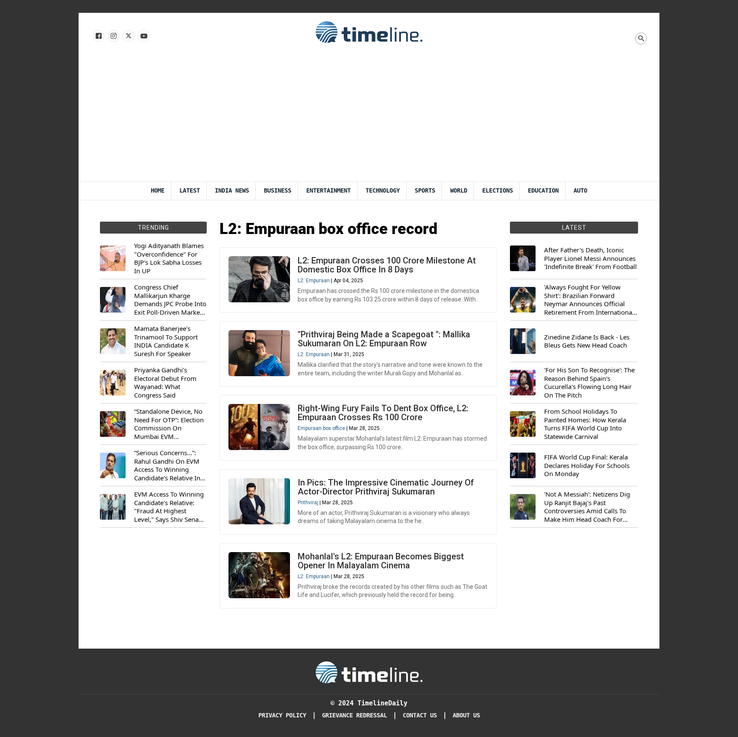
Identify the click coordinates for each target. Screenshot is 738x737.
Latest (189, 190)
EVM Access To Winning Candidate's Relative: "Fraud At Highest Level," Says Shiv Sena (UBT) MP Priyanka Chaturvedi (169, 507)
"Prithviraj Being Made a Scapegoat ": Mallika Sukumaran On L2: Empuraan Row (384, 338)
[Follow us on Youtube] (143, 36)
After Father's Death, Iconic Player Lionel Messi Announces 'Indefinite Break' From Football (590, 258)
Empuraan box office (321, 428)
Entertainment (328, 190)
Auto (580, 190)
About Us (466, 715)
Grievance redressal (354, 715)
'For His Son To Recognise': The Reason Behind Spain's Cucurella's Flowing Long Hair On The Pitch (589, 382)
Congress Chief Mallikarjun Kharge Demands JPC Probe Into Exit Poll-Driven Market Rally (170, 299)
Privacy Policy (282, 715)
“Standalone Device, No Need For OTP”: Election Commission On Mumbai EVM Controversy (169, 424)
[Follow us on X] (128, 36)
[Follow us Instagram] (113, 36)
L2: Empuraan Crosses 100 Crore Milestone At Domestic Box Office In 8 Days (387, 265)
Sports (425, 190)
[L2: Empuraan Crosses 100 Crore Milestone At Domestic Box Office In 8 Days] (259, 279)
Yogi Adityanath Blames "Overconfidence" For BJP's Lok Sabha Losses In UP (169, 258)
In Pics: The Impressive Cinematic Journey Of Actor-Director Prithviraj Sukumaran (386, 487)
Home (157, 190)
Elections (497, 190)
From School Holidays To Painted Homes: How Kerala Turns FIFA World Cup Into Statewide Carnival (585, 424)
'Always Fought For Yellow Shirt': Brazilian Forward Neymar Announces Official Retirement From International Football (589, 299)
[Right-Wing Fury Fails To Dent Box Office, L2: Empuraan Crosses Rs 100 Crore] (259, 427)
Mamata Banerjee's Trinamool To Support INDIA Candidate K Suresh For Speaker (166, 341)
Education (543, 190)
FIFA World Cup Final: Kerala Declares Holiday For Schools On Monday (587, 465)
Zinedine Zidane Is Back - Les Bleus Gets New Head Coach (587, 341)
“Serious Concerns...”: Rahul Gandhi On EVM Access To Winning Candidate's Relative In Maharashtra (167, 465)
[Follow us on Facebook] (98, 36)
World (458, 190)
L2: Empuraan (314, 281)
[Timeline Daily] (369, 31)
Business (277, 190)
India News (232, 190)
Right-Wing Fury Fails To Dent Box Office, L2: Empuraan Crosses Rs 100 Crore (383, 412)
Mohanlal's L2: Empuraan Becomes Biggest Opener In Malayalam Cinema (381, 560)
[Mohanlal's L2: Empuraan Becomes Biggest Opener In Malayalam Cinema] (259, 575)
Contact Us (420, 715)
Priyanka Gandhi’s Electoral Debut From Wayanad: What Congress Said (165, 382)
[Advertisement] (369, 117)
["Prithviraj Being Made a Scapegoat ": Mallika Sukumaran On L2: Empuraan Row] (259, 353)
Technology (383, 190)
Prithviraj (308, 503)
